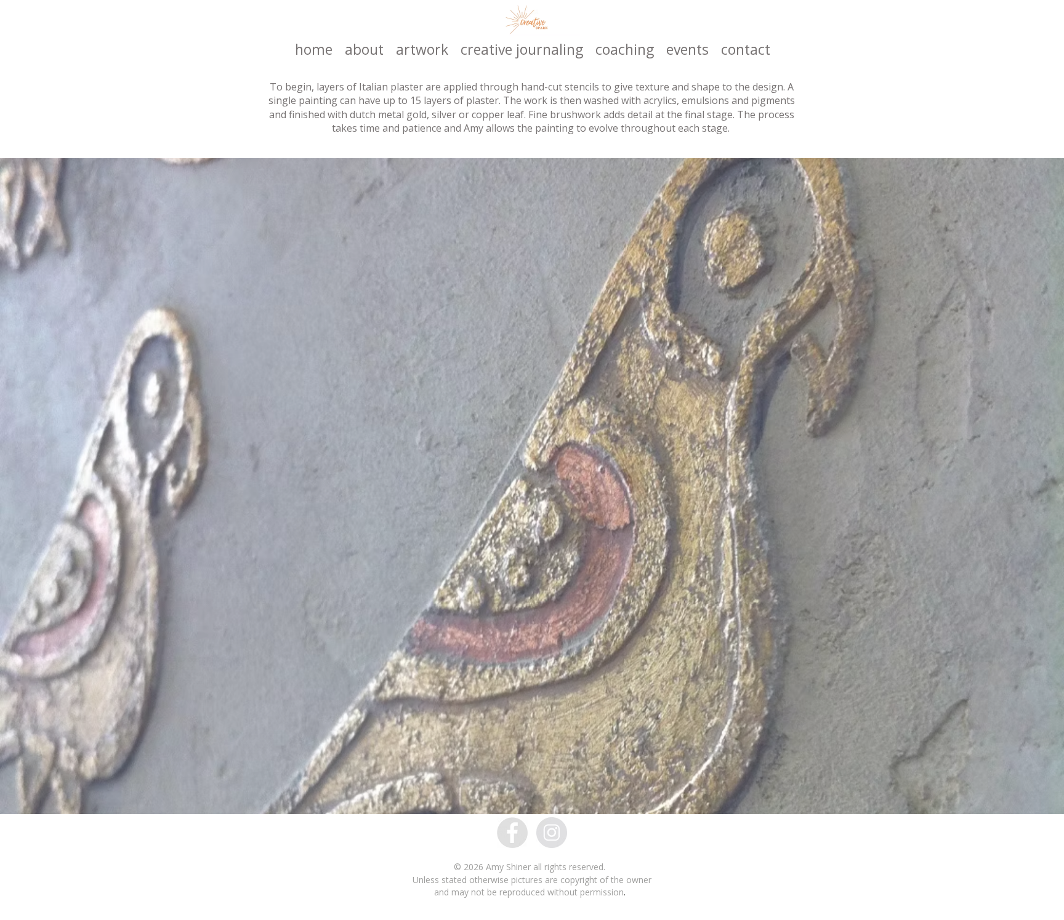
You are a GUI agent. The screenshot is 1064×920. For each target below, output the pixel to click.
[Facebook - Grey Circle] (512, 832)
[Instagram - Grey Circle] (551, 832)
